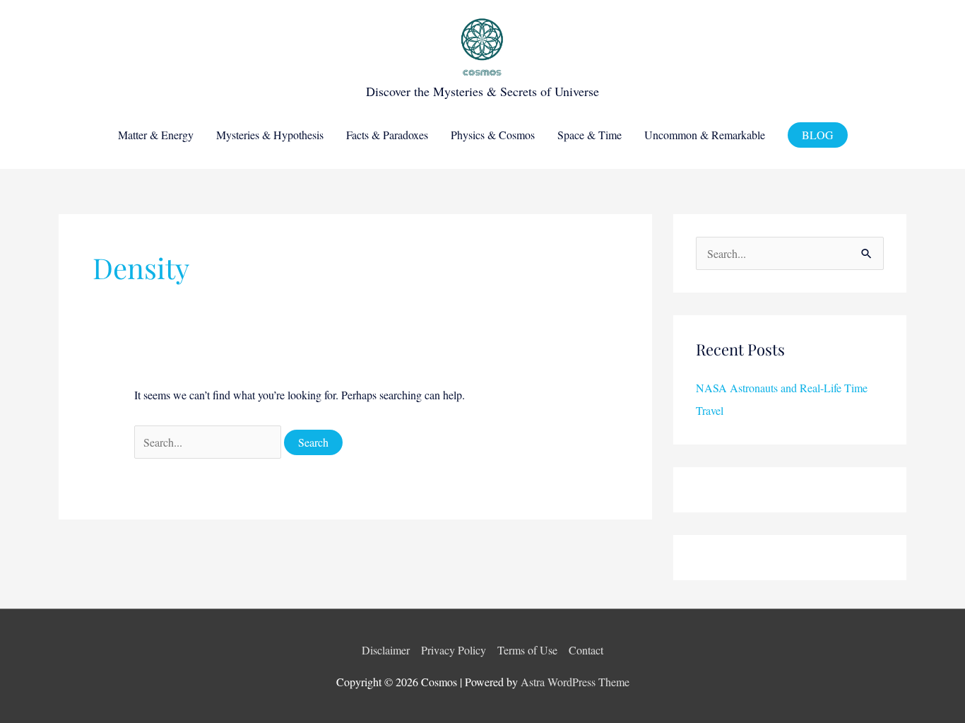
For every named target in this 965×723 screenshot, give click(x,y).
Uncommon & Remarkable (704, 134)
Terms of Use (527, 649)
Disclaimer (386, 649)
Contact (586, 649)
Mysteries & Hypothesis (270, 134)
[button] (818, 135)
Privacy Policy (453, 649)
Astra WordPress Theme (575, 681)
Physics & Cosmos (493, 134)
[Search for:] (209, 442)
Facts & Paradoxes (387, 134)
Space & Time (589, 134)
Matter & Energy (156, 134)
